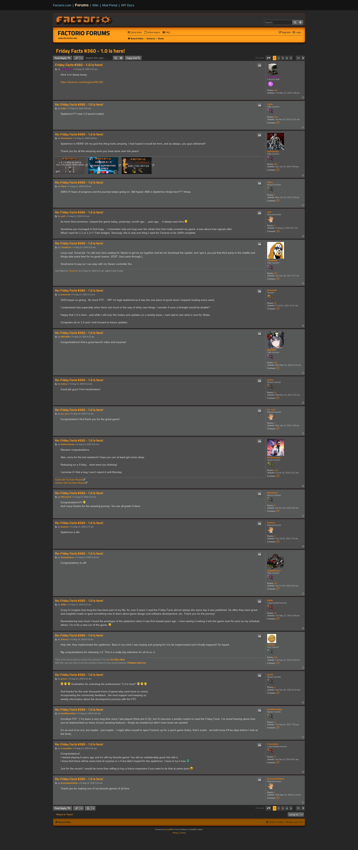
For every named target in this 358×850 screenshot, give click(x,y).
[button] (268, 58)
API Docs (127, 5)
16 (275, 392)
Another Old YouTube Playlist (70, 483)
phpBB (169, 829)
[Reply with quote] (259, 65)
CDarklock (272, 260)
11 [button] (298, 58)
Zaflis (270, 104)
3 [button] (282, 58)
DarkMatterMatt (274, 709)
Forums (82, 5)
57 (275, 757)
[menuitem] (152, 32)
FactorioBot (273, 77)
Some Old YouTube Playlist (69, 479)
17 (275, 722)
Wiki (95, 5)
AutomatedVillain (275, 779)
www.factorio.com (67, 38)
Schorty (271, 645)
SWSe (270, 600)
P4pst (270, 182)
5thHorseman (273, 457)
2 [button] (278, 58)
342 (275, 273)
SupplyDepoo (274, 570)
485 (275, 90)
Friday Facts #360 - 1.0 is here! (90, 51)
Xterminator (273, 151)
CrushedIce (272, 744)
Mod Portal (109, 5)
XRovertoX (272, 493)
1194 (276, 470)
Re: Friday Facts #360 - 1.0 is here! (79, 105)
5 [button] (291, 58)
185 (275, 657)
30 (275, 303)
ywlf (269, 212)
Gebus (270, 380)
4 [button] (287, 58)
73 (275, 613)
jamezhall (272, 290)
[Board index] (84, 19)
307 (275, 583)
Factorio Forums (84, 33)
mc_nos (271, 409)
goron (270, 674)
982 (275, 164)
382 (275, 362)
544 (275, 117)
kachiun (271, 523)
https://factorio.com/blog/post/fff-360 (82, 82)
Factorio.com (62, 5)
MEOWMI (271, 350)
